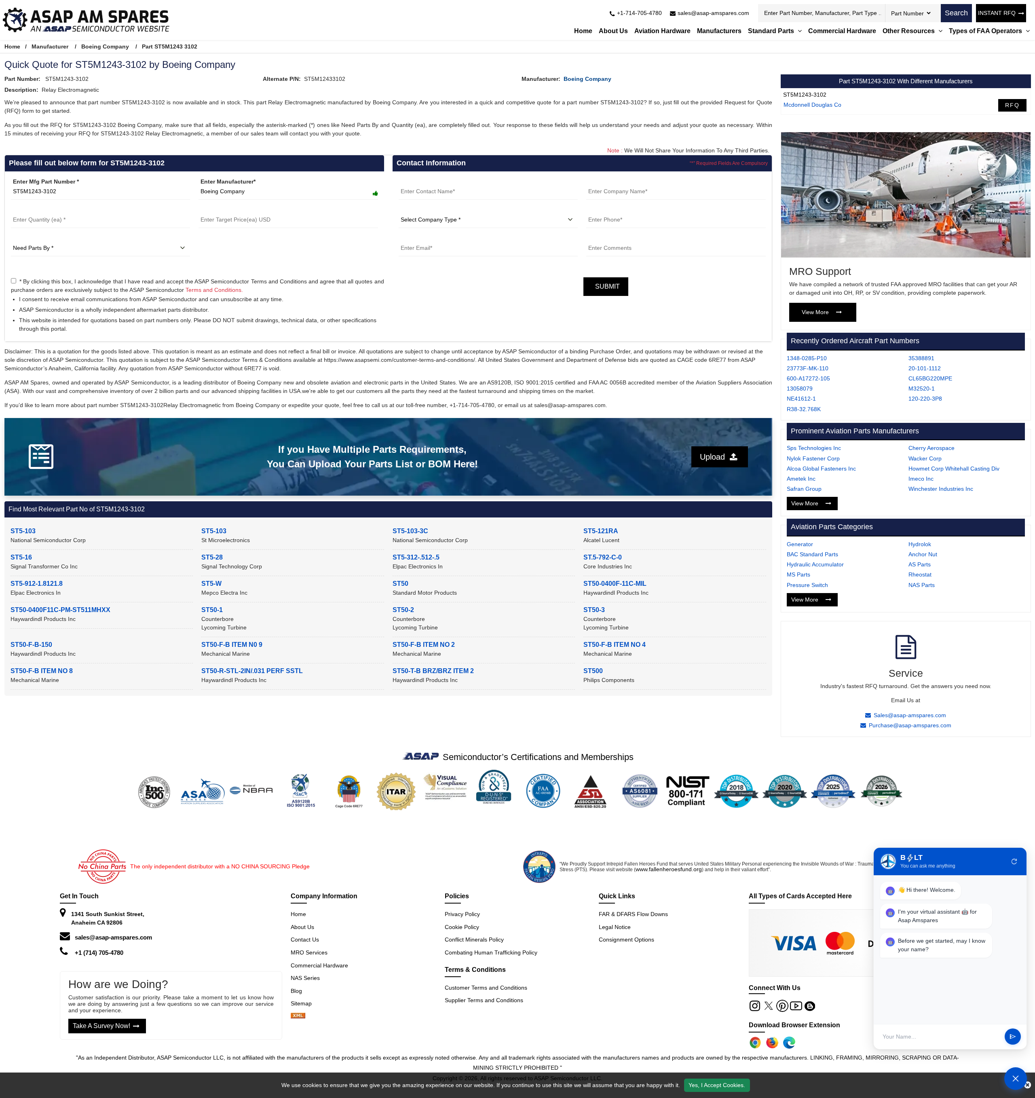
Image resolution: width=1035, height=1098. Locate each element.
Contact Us (305, 939)
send (1012, 1037)
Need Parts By (30, 238)
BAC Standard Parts (812, 554)
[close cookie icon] (1027, 1085)
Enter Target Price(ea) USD (235, 210)
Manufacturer (50, 46)
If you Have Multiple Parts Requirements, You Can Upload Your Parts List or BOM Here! (372, 456)
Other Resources (909, 30)
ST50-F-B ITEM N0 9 (231, 644)
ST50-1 (212, 609)
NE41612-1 (801, 398)
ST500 (593, 670)
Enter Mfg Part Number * (46, 181)
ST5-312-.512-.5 (416, 557)
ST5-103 (23, 531)
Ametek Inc (801, 478)
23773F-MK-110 (807, 368)
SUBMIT (606, 286)
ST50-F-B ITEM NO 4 (614, 644)
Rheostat (920, 574)
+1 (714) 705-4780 (99, 952)
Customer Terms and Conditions (486, 987)
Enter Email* (415, 238)
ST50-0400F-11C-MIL (614, 583)
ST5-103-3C (410, 531)
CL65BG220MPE (930, 378)
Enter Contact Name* (427, 181)
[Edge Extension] (789, 1043)
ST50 (400, 583)
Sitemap (304, 1003)
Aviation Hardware (662, 30)
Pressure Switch (807, 585)
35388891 (921, 358)
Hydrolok (919, 544)
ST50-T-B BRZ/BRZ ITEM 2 (433, 670)
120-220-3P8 (925, 398)
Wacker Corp (925, 458)
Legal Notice (615, 927)
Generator (800, 544)
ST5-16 (21, 557)
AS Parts (919, 564)
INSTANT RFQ (997, 13)
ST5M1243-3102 (804, 94)
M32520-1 (921, 388)
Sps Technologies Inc (814, 448)
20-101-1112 (924, 368)
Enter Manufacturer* (228, 181)
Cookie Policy (462, 927)
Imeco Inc (921, 478)
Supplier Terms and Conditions (484, 1000)
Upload (715, 456)
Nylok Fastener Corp (813, 458)
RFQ (1012, 105)
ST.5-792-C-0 (602, 557)
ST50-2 (403, 609)
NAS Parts (921, 585)
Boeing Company (105, 46)
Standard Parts (772, 30)
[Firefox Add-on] (772, 1043)
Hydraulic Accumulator (815, 564)
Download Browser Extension (794, 1025)
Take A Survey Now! (101, 1025)
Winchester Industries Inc (940, 489)
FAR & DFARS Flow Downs (633, 914)
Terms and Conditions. (214, 290)
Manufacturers (719, 30)
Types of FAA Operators (986, 30)
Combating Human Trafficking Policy (491, 952)
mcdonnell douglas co (812, 104)
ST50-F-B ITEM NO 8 (42, 670)
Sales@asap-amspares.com (910, 715)
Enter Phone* (604, 210)
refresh (1014, 861)
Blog (296, 991)
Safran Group (804, 489)
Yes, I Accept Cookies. (717, 1085)
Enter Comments (609, 238)
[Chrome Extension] (755, 1043)
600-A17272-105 (808, 378)
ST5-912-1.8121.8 (37, 583)
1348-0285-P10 (807, 358)
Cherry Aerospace (931, 448)
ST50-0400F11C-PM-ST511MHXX (60, 609)
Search (956, 13)
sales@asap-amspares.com (113, 937)
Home (583, 30)
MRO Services (309, 952)
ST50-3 (594, 609)
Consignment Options (626, 939)
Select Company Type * (430, 210)
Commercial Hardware (842, 30)
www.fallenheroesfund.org (669, 869)
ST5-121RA (600, 531)
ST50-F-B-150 (31, 644)
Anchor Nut (922, 554)
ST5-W (211, 583)
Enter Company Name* (617, 181)
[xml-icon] (298, 1016)
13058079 (800, 388)
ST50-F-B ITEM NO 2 (424, 644)
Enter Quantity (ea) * (39, 210)
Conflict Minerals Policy (474, 939)
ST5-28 (212, 557)
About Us (613, 30)
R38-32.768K (804, 409)
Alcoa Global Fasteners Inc (821, 468)
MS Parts (798, 574)
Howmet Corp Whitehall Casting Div (953, 468)
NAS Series (305, 978)
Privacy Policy (462, 914)
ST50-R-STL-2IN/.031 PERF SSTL (252, 670)
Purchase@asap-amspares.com (910, 725)
